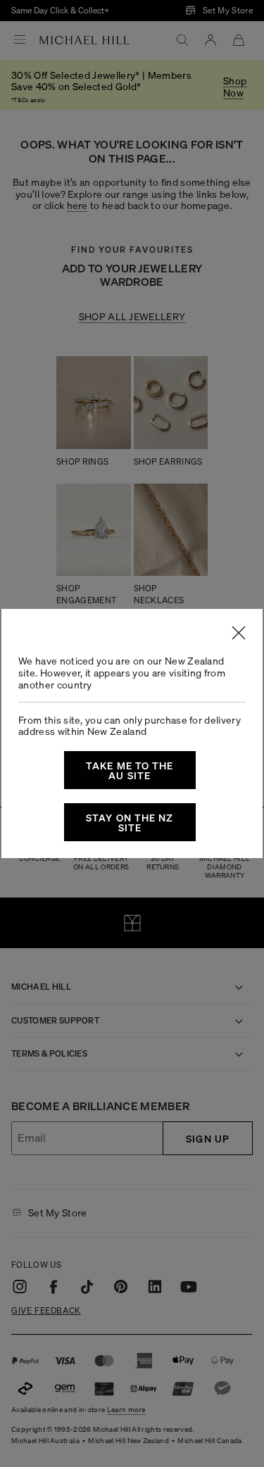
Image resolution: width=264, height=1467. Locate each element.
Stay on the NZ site (130, 822)
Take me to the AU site (130, 770)
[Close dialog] (238, 633)
